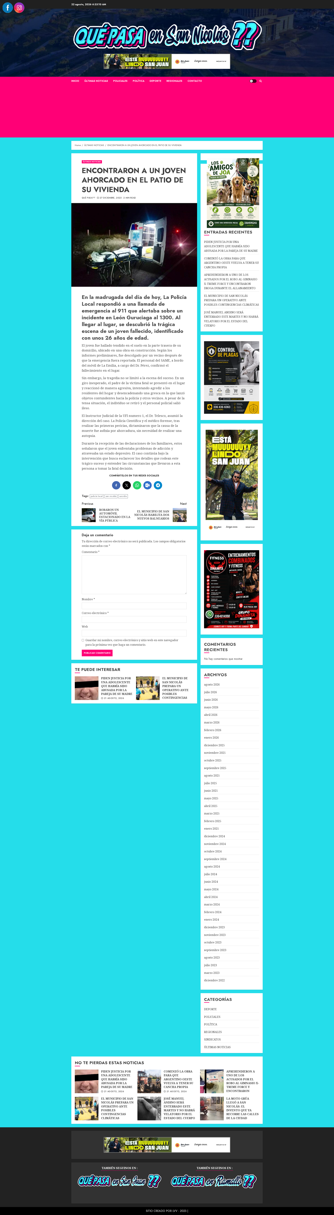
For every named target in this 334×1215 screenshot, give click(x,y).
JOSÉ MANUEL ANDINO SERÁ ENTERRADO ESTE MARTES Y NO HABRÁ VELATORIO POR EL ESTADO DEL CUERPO (149, 1108)
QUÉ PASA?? (88, 198)
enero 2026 (211, 737)
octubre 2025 (212, 760)
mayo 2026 (211, 707)
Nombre (88, 599)
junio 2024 (211, 882)
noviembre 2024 (215, 844)
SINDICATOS (212, 1039)
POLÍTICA (138, 81)
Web (85, 626)
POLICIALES (120, 81)
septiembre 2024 (215, 859)
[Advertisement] (167, 111)
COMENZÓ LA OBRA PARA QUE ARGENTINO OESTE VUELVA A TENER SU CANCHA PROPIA (231, 262)
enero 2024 (211, 919)
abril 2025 (210, 806)
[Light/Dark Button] (253, 81)
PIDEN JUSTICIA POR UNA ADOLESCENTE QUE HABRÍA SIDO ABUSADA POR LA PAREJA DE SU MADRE (86, 688)
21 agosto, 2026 (114, 698)
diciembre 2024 (214, 836)
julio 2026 (210, 692)
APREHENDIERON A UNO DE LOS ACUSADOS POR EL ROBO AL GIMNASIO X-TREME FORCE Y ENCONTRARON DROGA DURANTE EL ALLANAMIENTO (212, 1081)
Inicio (75, 81)
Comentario (91, 552)
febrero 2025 (212, 821)
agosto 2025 (212, 775)
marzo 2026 (212, 722)
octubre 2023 (212, 942)
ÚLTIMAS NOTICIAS (96, 81)
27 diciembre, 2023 (111, 198)
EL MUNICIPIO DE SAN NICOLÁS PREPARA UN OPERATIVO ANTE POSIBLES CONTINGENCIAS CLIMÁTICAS (148, 688)
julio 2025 (210, 783)
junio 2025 (211, 791)
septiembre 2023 (215, 950)
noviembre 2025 (215, 753)
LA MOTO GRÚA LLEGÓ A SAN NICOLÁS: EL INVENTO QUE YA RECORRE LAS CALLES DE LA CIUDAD (212, 1108)
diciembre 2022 (214, 980)
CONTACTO (195, 81)
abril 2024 (210, 897)
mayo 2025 (211, 798)
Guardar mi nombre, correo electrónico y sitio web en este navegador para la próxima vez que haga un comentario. (131, 642)
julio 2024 (210, 874)
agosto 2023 (212, 957)
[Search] (260, 81)
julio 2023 (210, 965)
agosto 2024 (212, 866)
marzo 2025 (212, 813)
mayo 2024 (211, 889)
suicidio (123, 496)
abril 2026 (210, 715)
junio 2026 (211, 700)
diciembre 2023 (214, 927)
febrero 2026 (212, 730)
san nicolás (111, 496)
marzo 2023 (212, 973)
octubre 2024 (212, 851)
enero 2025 (211, 828)
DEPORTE (155, 81)
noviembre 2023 (215, 935)
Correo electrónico (95, 613)
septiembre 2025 (215, 768)
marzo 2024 (212, 904)
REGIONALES (174, 81)
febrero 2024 (212, 912)
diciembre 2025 (214, 745)
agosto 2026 (212, 684)
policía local (97, 496)
